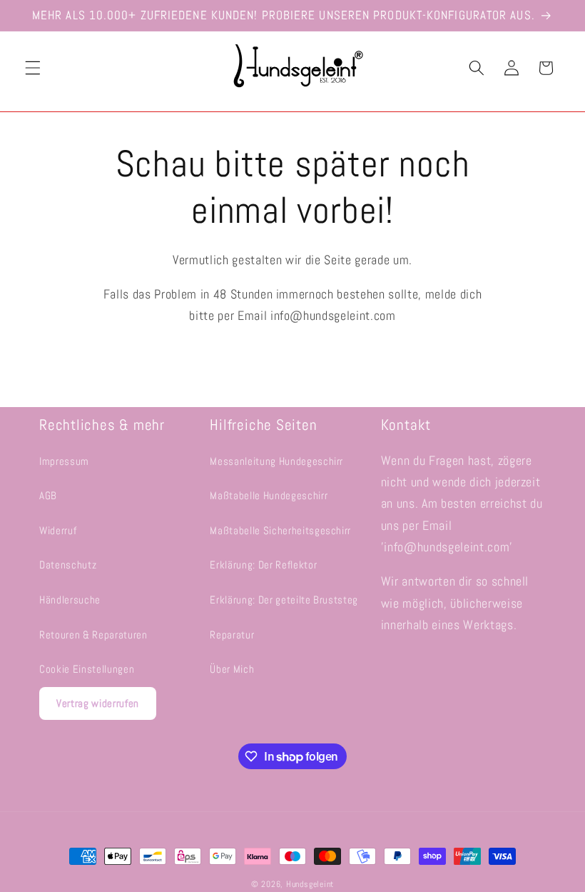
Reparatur (232, 635)
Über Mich (232, 669)
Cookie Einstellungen (86, 669)
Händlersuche (70, 600)
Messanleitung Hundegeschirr (276, 461)
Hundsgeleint (310, 884)
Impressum (64, 461)
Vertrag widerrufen (97, 703)
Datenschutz (67, 565)
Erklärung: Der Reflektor (263, 565)
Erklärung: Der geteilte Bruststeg (284, 600)
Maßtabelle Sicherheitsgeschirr (280, 530)
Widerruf (57, 530)
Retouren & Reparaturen (93, 635)
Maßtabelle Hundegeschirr (268, 495)
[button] (33, 68)
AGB (48, 495)
